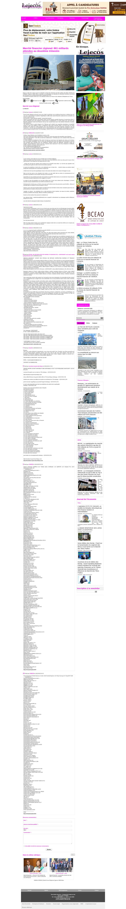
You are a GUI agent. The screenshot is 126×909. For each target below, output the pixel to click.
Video (79, 503)
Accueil (24, 18)
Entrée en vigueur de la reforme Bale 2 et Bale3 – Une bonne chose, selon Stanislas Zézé (90, 228)
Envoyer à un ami (37, 100)
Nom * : (25, 820)
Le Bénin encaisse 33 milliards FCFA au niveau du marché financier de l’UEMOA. (89, 290)
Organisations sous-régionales (98, 18)
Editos (88, 323)
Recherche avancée (80, 319)
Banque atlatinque (27, 907)
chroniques (81, 323)
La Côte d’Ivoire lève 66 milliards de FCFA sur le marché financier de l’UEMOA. (89, 259)
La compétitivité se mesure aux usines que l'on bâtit (88, 353)
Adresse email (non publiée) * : (30, 824)
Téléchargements (63, 890)
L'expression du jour (83, 305)
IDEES (35, 18)
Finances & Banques (83, 380)
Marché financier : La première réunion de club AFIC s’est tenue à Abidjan (60, 876)
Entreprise (60, 18)
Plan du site (67, 899)
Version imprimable (49, 100)
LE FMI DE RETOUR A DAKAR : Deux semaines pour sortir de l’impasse (89, 328)
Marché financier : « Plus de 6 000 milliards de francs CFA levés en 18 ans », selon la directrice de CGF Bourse (35, 876)
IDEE (81, 904)
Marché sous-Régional (48, 880)
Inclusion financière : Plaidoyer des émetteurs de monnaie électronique (89, 199)
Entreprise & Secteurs (38, 904)
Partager (56, 103)
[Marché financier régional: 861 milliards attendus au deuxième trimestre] (49, 55)
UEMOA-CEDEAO (38, 880)
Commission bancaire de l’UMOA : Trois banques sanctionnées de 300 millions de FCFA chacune (90, 412)
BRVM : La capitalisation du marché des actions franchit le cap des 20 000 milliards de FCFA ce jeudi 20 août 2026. (90, 446)
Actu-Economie (50, 18)
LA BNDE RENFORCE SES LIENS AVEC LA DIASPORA (90, 529)
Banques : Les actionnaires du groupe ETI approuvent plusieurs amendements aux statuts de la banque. (89, 386)
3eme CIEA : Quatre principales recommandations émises (87, 128)
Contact (97, 890)
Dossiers (48, 904)
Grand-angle (85, 18)
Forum (79, 890)
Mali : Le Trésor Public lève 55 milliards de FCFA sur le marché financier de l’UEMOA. (88, 244)
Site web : (25, 828)
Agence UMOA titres (59, 880)
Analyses (94, 323)
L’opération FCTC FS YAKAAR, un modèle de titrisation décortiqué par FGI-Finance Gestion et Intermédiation (90, 509)
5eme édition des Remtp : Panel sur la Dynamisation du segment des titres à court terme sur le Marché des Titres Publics (90, 545)
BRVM (79, 440)
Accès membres (60, 899)
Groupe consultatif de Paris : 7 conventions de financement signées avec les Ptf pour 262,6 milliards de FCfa (89, 162)
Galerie (46, 890)
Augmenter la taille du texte (64, 100)
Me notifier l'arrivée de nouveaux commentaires (37, 846)
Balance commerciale (85, 308)
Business (72, 18)
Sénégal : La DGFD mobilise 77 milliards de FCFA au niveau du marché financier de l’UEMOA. (87, 274)
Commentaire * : (27, 832)
